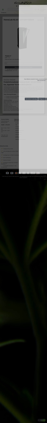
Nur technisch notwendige (31, 98)
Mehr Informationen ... (41, 80)
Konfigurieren (42, 98)
